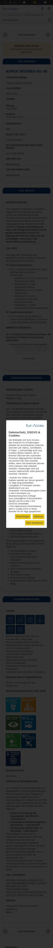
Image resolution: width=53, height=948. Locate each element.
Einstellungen (22, 516)
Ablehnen (38, 516)
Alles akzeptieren (34, 522)
